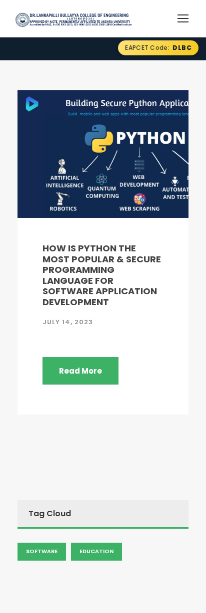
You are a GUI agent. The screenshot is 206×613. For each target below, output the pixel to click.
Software (42, 551)
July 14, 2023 (67, 322)
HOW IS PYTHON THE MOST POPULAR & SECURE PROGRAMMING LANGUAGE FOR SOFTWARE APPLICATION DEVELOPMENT (101, 275)
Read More (80, 371)
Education (97, 551)
